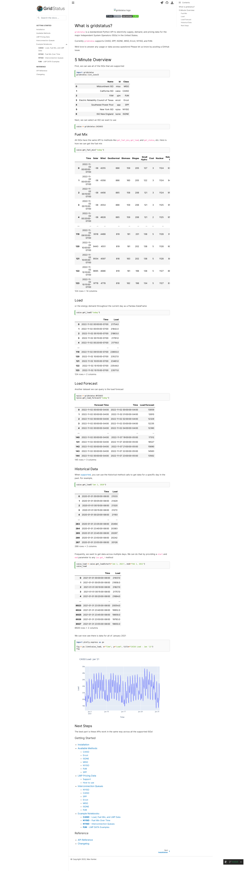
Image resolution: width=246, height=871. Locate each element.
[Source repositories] (167, 2)
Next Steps (185, 25)
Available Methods (43, 33)
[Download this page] (172, 2)
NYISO (86, 765)
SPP (85, 772)
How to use (88, 782)
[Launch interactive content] (162, 2)
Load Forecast (186, 19)
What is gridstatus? (187, 7)
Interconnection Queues (45, 40)
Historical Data (186, 22)
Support (87, 779)
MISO (85, 762)
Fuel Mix (184, 13)
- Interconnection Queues (50, 58)
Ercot (85, 755)
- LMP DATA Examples (48, 62)
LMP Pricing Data (43, 37)
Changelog (40, 74)
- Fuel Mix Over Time (49, 54)
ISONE (86, 758)
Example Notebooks (44, 44)
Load (182, 16)
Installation (40, 29)
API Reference (41, 71)
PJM (85, 768)
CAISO (86, 752)
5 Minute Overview (186, 10)
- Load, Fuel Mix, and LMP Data (51, 49)
